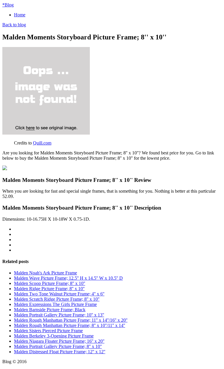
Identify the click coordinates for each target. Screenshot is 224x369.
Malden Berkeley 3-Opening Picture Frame (54, 335)
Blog (8, 4)
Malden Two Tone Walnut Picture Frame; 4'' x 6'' (59, 293)
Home (19, 14)
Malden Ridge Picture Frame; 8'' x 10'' (49, 288)
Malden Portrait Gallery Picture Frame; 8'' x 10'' (58, 346)
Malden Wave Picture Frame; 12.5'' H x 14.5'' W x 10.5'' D (68, 278)
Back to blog (14, 24)
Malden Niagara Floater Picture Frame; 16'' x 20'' (59, 341)
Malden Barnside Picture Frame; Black (49, 309)
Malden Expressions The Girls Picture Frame (55, 304)
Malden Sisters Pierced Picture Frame (48, 330)
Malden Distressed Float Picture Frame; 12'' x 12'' (59, 351)
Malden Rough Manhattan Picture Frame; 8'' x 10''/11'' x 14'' (69, 325)
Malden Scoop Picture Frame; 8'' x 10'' (49, 283)
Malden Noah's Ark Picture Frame (45, 272)
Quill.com (42, 142)
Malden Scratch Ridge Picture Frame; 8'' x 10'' (56, 299)
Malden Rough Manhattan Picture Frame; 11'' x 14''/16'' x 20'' (70, 320)
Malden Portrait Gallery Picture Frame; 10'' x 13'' (59, 314)
